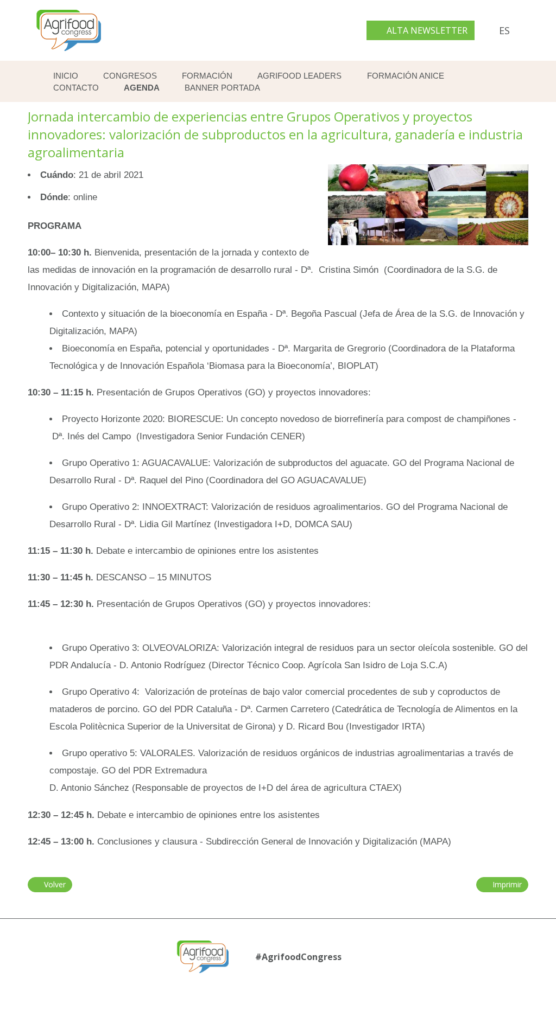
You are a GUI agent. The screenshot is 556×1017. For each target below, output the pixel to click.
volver (53, 884)
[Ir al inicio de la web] (68, 53)
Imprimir (505, 884)
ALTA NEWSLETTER (425, 30)
